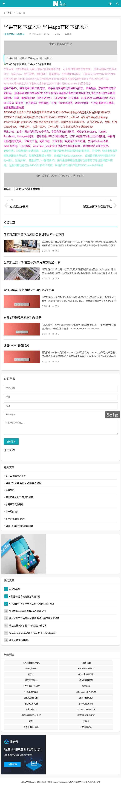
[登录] (110, 3)
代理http (86, 721)
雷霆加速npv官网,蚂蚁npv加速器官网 (27, 611)
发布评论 (11, 441)
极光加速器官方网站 (31, 663)
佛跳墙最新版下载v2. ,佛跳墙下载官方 (28, 625)
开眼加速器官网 (31, 692)
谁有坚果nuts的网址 (14, 34)
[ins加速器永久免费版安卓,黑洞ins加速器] (22, 301)
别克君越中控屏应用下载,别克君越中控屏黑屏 (31, 604)
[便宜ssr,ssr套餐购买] (22, 357)
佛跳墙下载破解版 (14, 504)
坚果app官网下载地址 (28, 189)
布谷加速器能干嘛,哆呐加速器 (22, 317)
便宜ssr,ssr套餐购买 (16, 345)
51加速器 (25, 782)
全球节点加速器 (31, 704)
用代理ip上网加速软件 (86, 709)
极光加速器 (86, 663)
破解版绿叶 (14, 589)
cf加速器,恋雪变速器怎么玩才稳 (24, 596)
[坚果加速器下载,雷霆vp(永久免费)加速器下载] (22, 273)
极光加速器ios (31, 680)
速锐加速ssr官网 (31, 698)
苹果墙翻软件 (12, 511)
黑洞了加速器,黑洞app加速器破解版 (23, 483)
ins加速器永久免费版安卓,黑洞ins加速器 (29, 290)
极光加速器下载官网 (86, 669)
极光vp (31, 674)
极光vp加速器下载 (86, 674)
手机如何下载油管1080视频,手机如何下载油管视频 (34, 618)
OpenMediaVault (86, 698)
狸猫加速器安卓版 (31, 727)
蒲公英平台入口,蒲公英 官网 (19, 497)
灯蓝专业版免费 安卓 (86, 715)
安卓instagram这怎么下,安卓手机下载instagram (32, 633)
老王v (31, 721)
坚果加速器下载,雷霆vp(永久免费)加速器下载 (32, 262)
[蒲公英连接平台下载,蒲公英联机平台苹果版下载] (22, 246)
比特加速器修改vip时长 (31, 715)
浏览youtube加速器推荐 (86, 692)
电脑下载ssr (31, 709)
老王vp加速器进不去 (16, 476)
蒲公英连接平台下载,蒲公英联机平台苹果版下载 (34, 234)
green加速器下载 (86, 704)
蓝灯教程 (10, 490)
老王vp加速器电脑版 (19, 640)
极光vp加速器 (31, 669)
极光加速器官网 (86, 680)
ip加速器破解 (86, 727)
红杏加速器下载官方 (31, 686)
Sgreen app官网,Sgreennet (19, 526)
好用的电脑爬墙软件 (16, 518)
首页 (9, 13)
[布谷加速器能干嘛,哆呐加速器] (22, 329)
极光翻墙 (86, 686)
